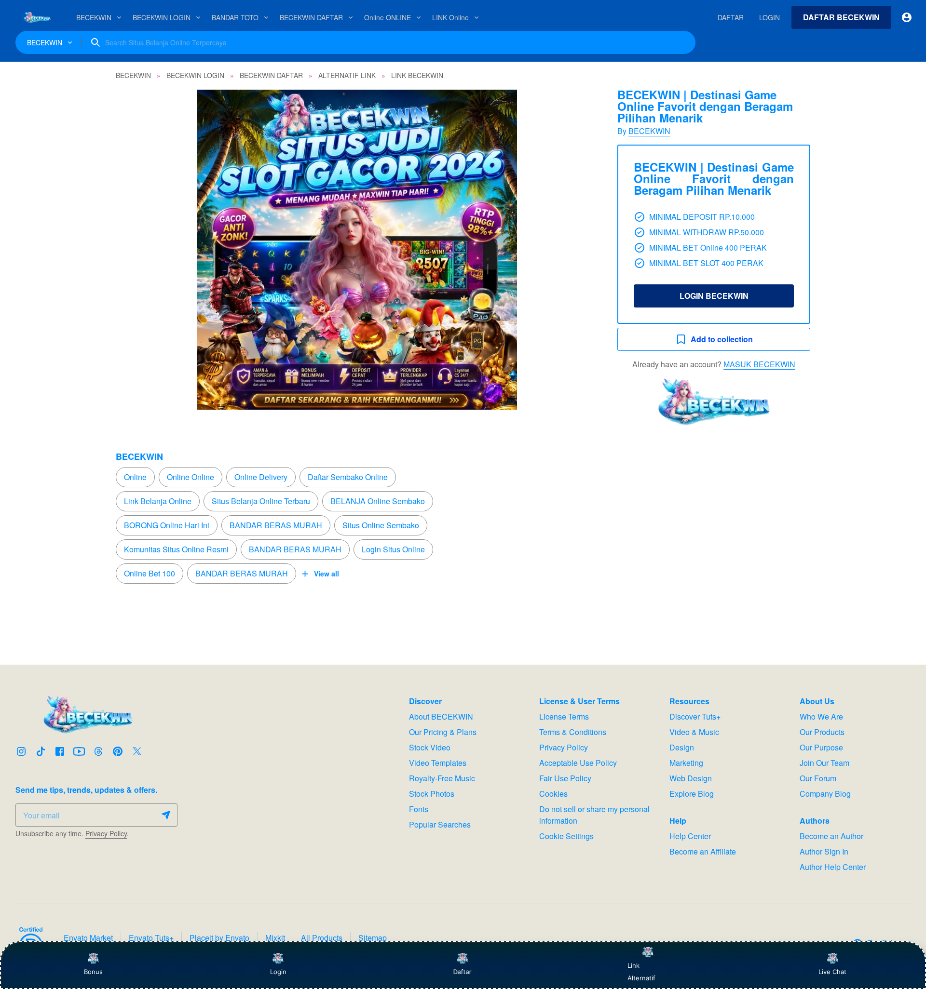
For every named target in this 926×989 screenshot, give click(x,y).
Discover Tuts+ (695, 716)
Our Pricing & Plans (443, 731)
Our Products (822, 731)
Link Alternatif (641, 972)
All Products (321, 937)
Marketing (686, 762)
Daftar (463, 972)
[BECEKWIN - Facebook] (59, 751)
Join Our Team (824, 762)
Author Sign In (824, 851)
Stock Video (429, 747)
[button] (357, 250)
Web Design (690, 778)
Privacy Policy (106, 833)
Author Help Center (833, 866)
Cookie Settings (566, 836)
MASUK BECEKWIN (759, 364)
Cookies (553, 793)
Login (278, 972)
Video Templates (437, 762)
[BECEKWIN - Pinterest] (117, 751)
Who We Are (821, 716)
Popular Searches (440, 824)
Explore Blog (691, 793)
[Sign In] (906, 17)
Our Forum (818, 778)
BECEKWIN (649, 130)
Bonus (93, 972)
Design (681, 747)
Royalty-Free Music (442, 778)
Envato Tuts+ (151, 937)
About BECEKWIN (441, 716)
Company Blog (825, 793)
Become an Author (831, 836)
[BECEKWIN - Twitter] (137, 751)
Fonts (418, 809)
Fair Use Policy (565, 778)
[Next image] (577, 249)
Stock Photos (431, 793)
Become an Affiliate (702, 851)
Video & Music (694, 731)
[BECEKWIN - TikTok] (40, 751)
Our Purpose (821, 747)
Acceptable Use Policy (578, 762)
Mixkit (275, 937)
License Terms (564, 716)
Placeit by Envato (219, 937)
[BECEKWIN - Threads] (98, 751)
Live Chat (832, 972)
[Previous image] (136, 249)
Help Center (690, 836)
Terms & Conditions (572, 731)
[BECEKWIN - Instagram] (21, 751)
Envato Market (88, 937)
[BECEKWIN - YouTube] (79, 751)
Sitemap (372, 937)
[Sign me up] (165, 815)
